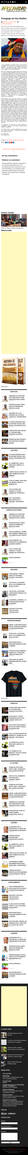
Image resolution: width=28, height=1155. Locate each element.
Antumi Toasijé (7, 1081)
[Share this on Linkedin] (13, 142)
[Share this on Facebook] (6, 142)
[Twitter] (2, 2)
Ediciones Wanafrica (8, 1089)
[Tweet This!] (8, 142)
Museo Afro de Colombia (10, 1100)
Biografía (5, 1082)
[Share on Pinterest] (11, 142)
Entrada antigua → (22, 149)
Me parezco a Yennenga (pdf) (10, 1087)
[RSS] (15, 2)
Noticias (15, 140)
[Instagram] (6, 2)
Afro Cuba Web (7, 1073)
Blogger (24, 1149)
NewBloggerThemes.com (14, 1152)
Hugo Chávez (9, 140)
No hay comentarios (6, 23)
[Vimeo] (10, 2)
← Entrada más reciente (7, 149)
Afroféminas (6, 1075)
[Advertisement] (14, 293)
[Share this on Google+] (9, 142)
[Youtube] (8, 2)
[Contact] (13, 2)
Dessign (12, 1151)
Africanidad (13, 1149)
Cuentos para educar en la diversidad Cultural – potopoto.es (13, 1085)
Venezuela (21, 140)
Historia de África (7, 1094)
